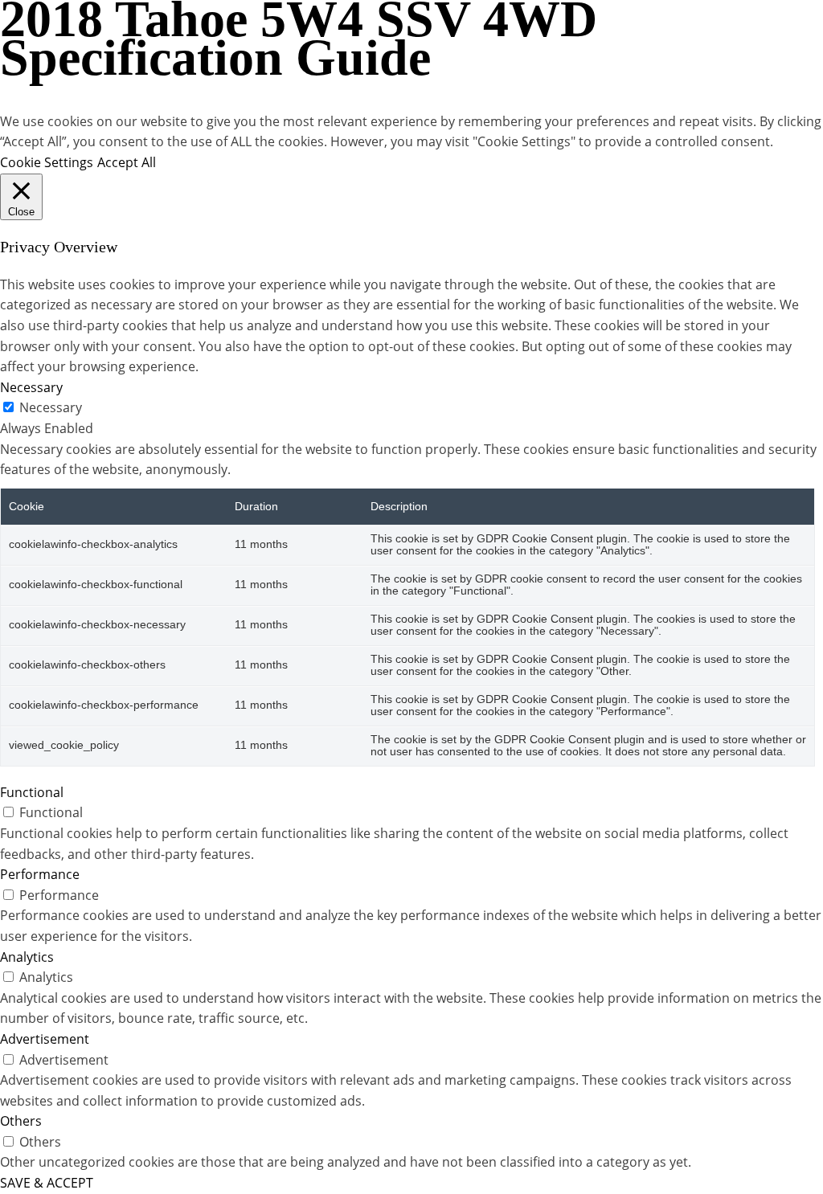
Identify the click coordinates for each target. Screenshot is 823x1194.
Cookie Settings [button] (46, 162)
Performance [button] (40, 874)
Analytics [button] (27, 957)
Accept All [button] (126, 162)
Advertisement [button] (44, 1039)
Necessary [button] (31, 387)
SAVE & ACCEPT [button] (46, 1183)
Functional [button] (31, 792)
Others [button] (21, 1121)
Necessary (50, 407)
